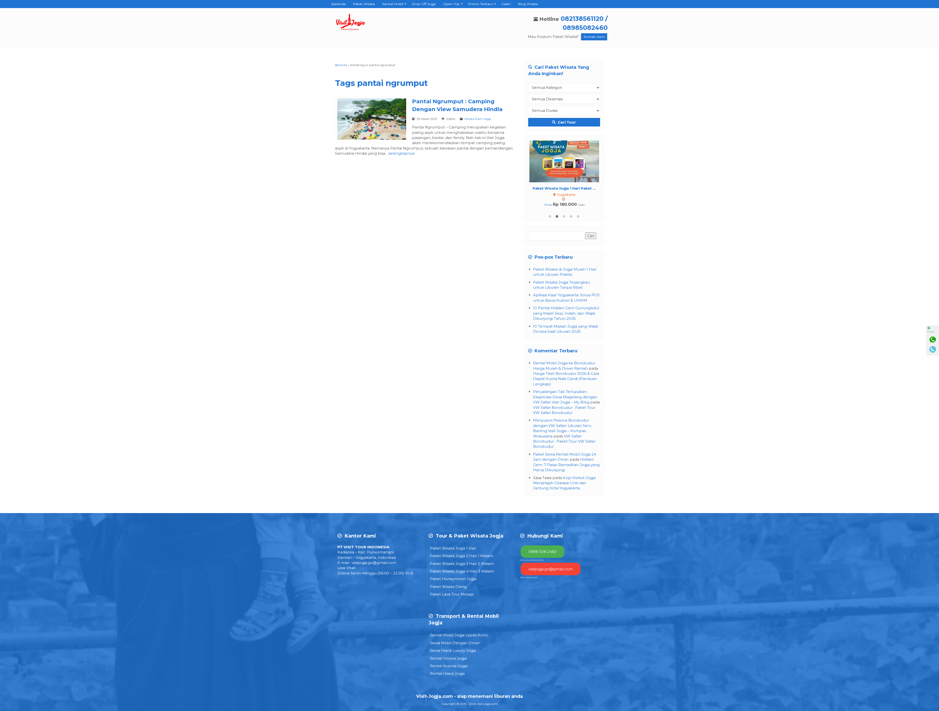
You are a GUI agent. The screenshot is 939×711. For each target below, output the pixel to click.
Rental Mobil (392, 4)
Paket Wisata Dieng (448, 586)
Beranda (338, 4)
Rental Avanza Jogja (448, 666)
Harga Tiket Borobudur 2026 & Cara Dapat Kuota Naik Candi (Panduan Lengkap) (566, 378)
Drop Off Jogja (424, 4)
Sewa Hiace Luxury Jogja (453, 650)
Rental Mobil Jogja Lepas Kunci (459, 635)
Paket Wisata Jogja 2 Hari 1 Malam (461, 555)
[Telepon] (932, 349)
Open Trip (451, 4)
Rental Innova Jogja (448, 658)
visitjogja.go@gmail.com (374, 562)
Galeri (506, 4)
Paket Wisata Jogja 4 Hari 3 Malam (462, 571)
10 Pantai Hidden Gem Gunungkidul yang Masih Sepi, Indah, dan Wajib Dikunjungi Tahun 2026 (566, 313)
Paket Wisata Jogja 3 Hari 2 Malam (462, 563)
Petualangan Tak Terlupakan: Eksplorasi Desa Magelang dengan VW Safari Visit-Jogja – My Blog (565, 396)
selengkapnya (401, 153)
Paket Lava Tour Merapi (452, 594)
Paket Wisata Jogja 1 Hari (453, 548)
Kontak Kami (594, 37)
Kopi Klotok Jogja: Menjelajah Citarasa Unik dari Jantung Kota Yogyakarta (564, 483)
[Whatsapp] (932, 339)
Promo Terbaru (480, 4)
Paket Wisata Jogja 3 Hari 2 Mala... (564, 188)
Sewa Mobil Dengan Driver (455, 643)
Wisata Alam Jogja (477, 119)
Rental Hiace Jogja (447, 673)
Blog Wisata (528, 4)
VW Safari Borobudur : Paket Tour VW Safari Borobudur (564, 441)
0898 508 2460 (542, 551)
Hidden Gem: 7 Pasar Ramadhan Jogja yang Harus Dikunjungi (566, 464)
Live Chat (346, 567)
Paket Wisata (364, 4)
